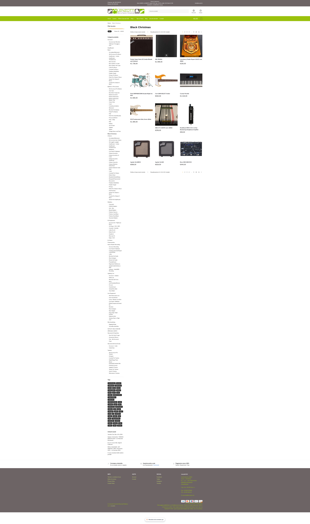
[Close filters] (124, 26)
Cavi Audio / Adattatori (114, 301)
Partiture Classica (113, 212)
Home (109, 23)
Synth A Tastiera (113, 371)
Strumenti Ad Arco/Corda (114, 343)
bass (114, 388)
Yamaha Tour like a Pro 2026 (115, 434)
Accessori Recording (114, 246)
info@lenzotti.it (198, 3)
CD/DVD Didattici (113, 206)
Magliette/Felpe (112, 324)
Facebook (159, 477)
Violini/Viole (111, 348)
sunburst (117, 420)
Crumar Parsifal (184, 93)
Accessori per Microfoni (114, 42)
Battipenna (111, 149)
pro (119, 416)
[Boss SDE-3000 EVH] (191, 149)
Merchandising (111, 322)
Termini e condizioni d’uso (114, 477)
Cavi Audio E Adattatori (114, 151)
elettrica (110, 409)
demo (115, 404)
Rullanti (110, 123)
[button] (197, 18)
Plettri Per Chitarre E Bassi (115, 77)
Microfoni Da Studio (113, 256)
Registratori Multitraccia (114, 264)
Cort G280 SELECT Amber (162, 93)
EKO (120, 404)
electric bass (111, 406)
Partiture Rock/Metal (114, 216)
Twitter (158, 479)
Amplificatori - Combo (114, 56)
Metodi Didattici (112, 210)
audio (109, 388)
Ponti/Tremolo (112, 190)
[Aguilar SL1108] (166, 149)
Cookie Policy (111, 483)
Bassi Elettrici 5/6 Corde (114, 65)
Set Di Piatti (112, 125)
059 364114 (118, 2)
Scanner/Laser (112, 287)
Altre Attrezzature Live (114, 295)
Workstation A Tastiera (114, 373)
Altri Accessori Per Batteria (115, 89)
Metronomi (111, 108)
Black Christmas (112, 133)
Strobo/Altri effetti (113, 289)
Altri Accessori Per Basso (115, 54)
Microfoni (111, 307)
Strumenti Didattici (113, 218)
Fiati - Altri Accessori (114, 339)
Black (109, 392)
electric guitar (119, 406)
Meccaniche (112, 181)
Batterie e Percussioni (113, 86)
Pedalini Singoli (112, 73)
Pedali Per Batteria (113, 111)
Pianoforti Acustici (113, 365)
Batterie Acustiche (113, 94)
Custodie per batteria (114, 106)
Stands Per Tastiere (113, 369)
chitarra (110, 395)
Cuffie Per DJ (112, 230)
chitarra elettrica (111, 397)
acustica (119, 383)
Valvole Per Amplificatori (114, 199)
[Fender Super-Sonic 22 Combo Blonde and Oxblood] (141, 46)
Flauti (110, 341)
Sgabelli (111, 127)
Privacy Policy (111, 481)
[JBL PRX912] (166, 46)
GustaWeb (113, 505)
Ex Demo (110, 240)
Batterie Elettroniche (113, 96)
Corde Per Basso (113, 67)
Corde (110, 171)
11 (199, 32)
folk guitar (110, 411)
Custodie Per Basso (113, 69)
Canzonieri (111, 204)
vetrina (109, 425)
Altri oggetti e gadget (114, 142)
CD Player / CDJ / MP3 (114, 226)
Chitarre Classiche (113, 162)
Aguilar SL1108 (159, 162)
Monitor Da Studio (113, 260)
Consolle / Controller (113, 228)
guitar (116, 411)
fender (118, 409)
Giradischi (111, 234)
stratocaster (111, 420)
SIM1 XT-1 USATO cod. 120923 (163, 128)
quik (109, 418)
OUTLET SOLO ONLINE (114, 328)
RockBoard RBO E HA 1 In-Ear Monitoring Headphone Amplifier (189, 128)
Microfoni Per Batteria (114, 110)
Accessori (110, 39)
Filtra (110, 31)
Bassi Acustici (112, 61)
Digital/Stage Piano (113, 360)
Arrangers (111, 356)
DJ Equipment (111, 220)
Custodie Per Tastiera (114, 358)
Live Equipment (112, 293)
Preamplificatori (112, 262)
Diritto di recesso (112, 479)
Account (194, 12)
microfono (118, 413)
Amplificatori (111, 48)
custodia (110, 404)
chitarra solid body (112, 402)
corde (120, 402)
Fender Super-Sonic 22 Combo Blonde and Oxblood (141, 60)
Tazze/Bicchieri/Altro (114, 326)
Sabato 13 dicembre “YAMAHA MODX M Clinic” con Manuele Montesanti (115, 438)
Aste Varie (111, 90)
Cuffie (110, 254)
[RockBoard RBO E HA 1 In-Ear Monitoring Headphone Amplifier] (191, 114)
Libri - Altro (111, 208)
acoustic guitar (111, 383)
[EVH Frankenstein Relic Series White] (141, 110)
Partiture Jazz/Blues (113, 214)
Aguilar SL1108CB (135, 162)
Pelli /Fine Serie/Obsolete (115, 115)
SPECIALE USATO (112, 331)
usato (120, 423)
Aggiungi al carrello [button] (141, 67)
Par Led (111, 285)
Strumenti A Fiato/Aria (113, 333)
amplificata (110, 385)
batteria (118, 390)
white (114, 425)
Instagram (159, 481)
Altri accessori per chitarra (115, 140)
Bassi (109, 50)
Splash (110, 129)
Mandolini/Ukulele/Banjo (114, 177)
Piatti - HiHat (112, 119)
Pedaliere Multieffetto (114, 71)
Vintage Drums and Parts (115, 131)
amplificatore (118, 385)
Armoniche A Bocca (113, 337)
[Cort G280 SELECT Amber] (166, 80)
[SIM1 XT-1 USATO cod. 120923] (166, 114)
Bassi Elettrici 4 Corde (114, 63)
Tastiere (110, 350)
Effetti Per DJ (112, 232)
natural (110, 416)
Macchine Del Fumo (113, 279)
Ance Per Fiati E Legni (114, 335)
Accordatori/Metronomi (114, 52)
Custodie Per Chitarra (114, 173)
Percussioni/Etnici (113, 117)
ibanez (120, 411)
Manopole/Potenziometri (114, 179)
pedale (115, 416)
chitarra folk (111, 399)
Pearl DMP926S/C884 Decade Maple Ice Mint (141, 94)
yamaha (119, 425)
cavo (118, 392)
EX (114, 409)
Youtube (159, 483)
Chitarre (110, 136)
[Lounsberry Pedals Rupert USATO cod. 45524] (191, 46)
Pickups (111, 186)
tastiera (110, 423)
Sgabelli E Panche (113, 367)
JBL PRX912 (158, 59)
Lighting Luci (111, 273)
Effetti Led (111, 277)
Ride (110, 121)
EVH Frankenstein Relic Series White (140, 119)
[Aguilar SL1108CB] (141, 149)
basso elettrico (111, 390)
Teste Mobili (112, 290)
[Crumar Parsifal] (191, 80)
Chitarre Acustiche (113, 153)
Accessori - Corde (113, 346)
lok (113, 413)
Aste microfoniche (113, 297)
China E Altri (112, 102)
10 (196, 32)
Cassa (200, 12)
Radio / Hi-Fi (112, 238)
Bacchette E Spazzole (114, 92)
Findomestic (156, 465)
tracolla (115, 423)
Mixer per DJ (112, 236)
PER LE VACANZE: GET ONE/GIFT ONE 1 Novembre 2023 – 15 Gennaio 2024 (115, 448)
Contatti (134, 479)
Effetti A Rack (112, 175)
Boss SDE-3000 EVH (186, 162)
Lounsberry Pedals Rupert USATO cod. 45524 (191, 60)
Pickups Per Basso (113, 75)
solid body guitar (116, 418)
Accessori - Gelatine (113, 275)
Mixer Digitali (112, 310)
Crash (110, 104)
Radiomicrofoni (112, 316)
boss (114, 392)
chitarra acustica (117, 395)
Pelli (110, 113)
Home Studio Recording (114, 244)
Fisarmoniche (111, 242)
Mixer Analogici (112, 258)
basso (118, 388)
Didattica (110, 202)
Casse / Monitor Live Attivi (115, 299)
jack (109, 413)
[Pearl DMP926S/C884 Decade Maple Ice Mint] (141, 80)
